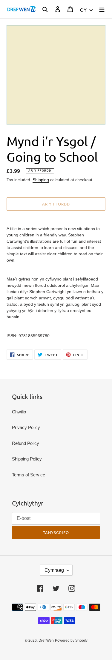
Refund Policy (25, 443)
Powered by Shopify (71, 640)
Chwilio (19, 411)
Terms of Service (28, 474)
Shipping (41, 179)
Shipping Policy (27, 458)
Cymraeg (54, 570)
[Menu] (102, 9)
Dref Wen (46, 640)
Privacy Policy (26, 427)
